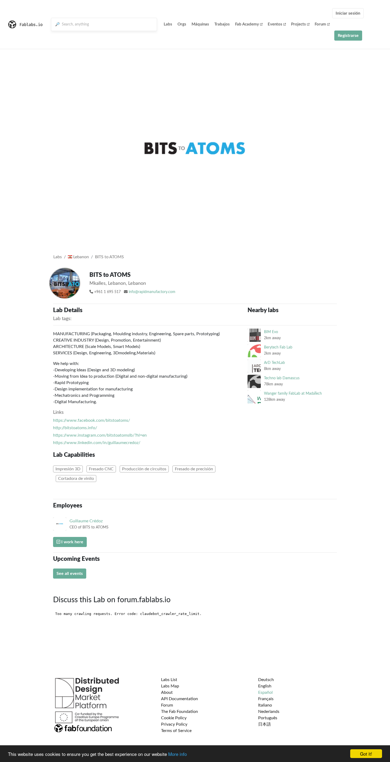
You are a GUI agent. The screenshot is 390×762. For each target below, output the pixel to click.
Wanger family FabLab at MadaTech (293, 393)
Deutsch (266, 680)
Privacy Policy (174, 724)
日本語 (264, 724)
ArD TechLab (274, 363)
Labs (168, 24)
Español (265, 692)
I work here (71, 542)
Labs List (169, 680)
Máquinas (200, 24)
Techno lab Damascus (282, 378)
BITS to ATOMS (109, 257)
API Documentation (179, 699)
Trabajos (222, 24)
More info (177, 754)
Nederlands (268, 711)
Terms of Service (176, 731)
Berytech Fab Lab (278, 347)
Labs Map (170, 686)
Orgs (181, 24)
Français (266, 699)
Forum (320, 24)
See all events (70, 573)
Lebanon (80, 257)
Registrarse (348, 35)
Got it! (366, 753)
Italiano (265, 705)
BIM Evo (271, 332)
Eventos (275, 24)
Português (267, 718)
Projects (298, 24)
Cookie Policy (174, 718)
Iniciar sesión (348, 13)
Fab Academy (247, 24)
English (264, 686)
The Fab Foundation (179, 711)
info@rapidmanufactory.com (152, 292)
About (167, 692)
